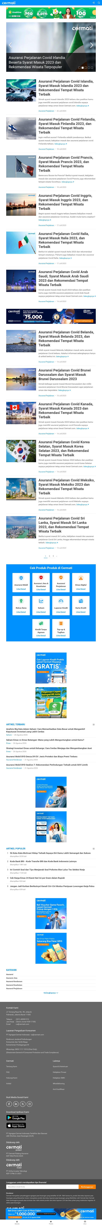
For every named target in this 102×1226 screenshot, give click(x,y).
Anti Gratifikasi (58, 1089)
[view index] (94, 724)
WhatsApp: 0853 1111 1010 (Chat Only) (21, 1049)
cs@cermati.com (22, 1024)
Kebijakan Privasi (59, 1072)
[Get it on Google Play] (51, 1118)
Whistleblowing (59, 1084)
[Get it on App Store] (51, 1125)
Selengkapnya (50, 993)
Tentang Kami (11, 1066)
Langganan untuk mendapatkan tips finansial (26, 1182)
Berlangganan (87, 1187)
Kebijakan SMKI (59, 1078)
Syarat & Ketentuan (60, 1066)
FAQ (7, 1072)
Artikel (8, 1084)
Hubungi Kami (11, 1078)
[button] (10, 45)
